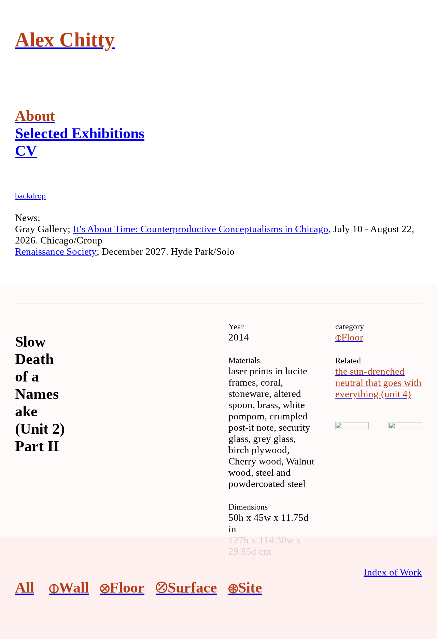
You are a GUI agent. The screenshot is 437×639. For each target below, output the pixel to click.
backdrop (30, 195)
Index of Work (393, 572)
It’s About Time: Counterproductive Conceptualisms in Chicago (200, 228)
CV (26, 150)
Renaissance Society (56, 251)
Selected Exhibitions (79, 133)
